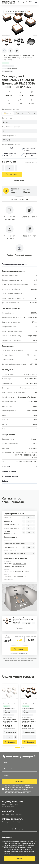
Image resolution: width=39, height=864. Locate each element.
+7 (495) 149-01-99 (12, 801)
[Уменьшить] (3, 168)
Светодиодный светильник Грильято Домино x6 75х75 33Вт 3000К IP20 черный (23, 619)
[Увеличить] (16, 168)
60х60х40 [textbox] (6, 140)
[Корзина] (30, 2)
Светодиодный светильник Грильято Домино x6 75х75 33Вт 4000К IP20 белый (10, 720)
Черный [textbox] (5, 122)
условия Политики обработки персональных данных (16, 790)
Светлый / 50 (9, 566)
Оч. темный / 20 (20, 576)
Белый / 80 (8, 563)
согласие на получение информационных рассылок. (18, 792)
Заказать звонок (21, 829)
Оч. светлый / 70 (19, 563)
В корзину (13, 174)
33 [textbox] (3, 131)
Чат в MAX (8, 811)
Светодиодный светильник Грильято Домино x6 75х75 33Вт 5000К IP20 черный (29, 720)
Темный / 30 (19, 566)
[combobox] (19, 122)
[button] (34, 41)
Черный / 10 (8, 579)
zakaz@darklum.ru (12, 818)
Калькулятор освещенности (17, 11)
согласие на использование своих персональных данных (19, 786)
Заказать (21, 649)
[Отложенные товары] (26, 2)
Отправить (19, 781)
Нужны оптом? (19, 180)
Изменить (19, 628)
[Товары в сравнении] (23, 2)
